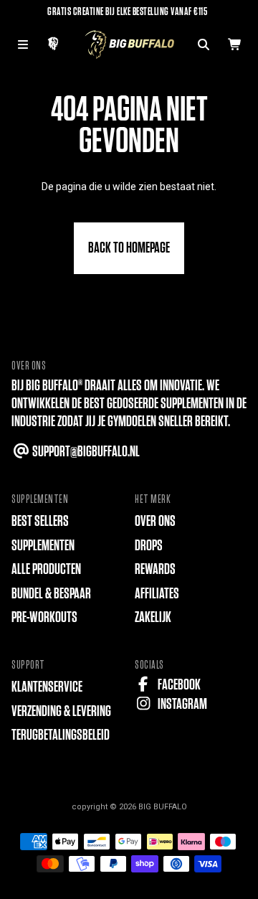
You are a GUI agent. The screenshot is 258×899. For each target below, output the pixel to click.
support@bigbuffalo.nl (85, 451)
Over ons (155, 521)
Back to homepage (129, 247)
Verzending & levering (61, 711)
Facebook (178, 684)
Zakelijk (153, 617)
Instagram (181, 704)
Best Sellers (40, 521)
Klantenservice (46, 687)
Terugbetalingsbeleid (60, 735)
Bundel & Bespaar (51, 593)
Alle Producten (46, 569)
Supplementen (43, 545)
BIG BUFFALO (162, 806)
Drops (149, 545)
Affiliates (157, 593)
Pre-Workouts (44, 617)
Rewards (155, 569)
